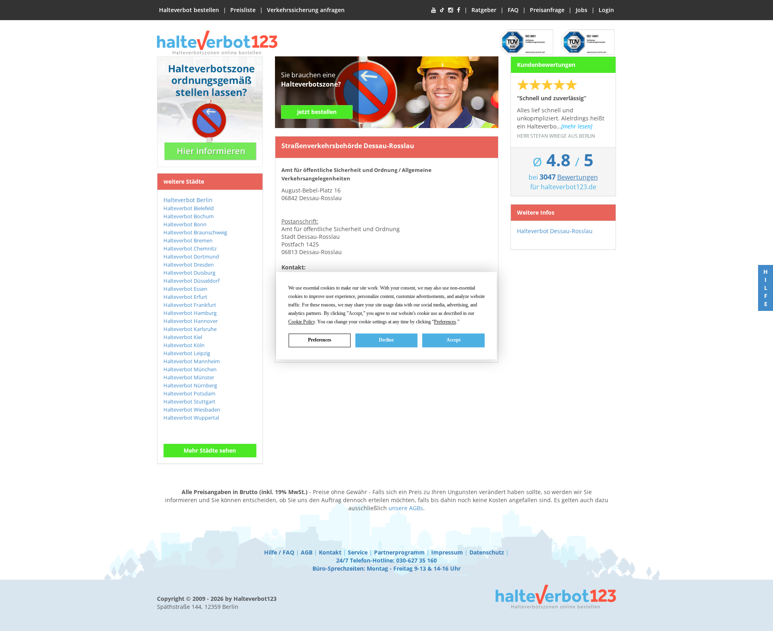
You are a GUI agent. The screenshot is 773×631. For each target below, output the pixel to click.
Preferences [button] (445, 322)
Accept (453, 340)
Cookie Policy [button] (301, 322)
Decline (386, 340)
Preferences (319, 340)
